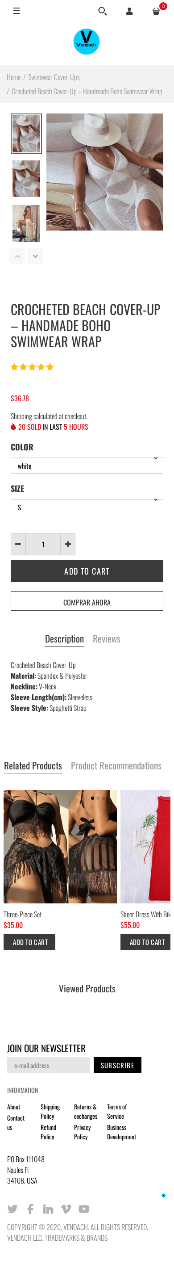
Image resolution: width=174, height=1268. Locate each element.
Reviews (106, 639)
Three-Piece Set (22, 914)
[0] (156, 11)
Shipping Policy (50, 1111)
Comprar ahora (87, 602)
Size (17, 488)
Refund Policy (48, 1131)
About (13, 1106)
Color (22, 447)
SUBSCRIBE (117, 1065)
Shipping (21, 416)
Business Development (121, 1131)
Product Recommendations (116, 766)
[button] (33, 366)
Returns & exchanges (85, 1111)
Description (64, 639)
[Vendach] (87, 43)
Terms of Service (117, 1111)
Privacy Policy (82, 1131)
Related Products (33, 766)
